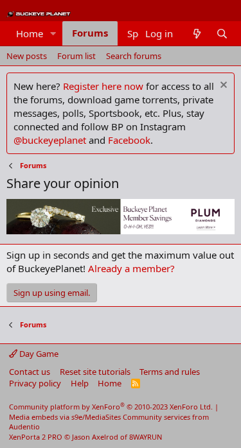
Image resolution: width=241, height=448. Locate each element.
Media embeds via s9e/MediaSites (65, 417)
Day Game (37, 353)
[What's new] (196, 34)
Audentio (24, 426)
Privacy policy (35, 383)
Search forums (133, 56)
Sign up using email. (51, 292)
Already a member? (131, 268)
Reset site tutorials (95, 371)
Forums (90, 32)
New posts (26, 56)
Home (29, 33)
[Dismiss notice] (222, 86)
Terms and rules (169, 371)
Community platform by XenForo (111, 406)
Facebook (129, 140)
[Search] (222, 34)
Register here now (103, 86)
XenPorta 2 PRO (35, 437)
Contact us (29, 371)
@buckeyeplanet (49, 140)
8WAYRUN (145, 437)
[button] (53, 34)
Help (80, 383)
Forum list (76, 56)
